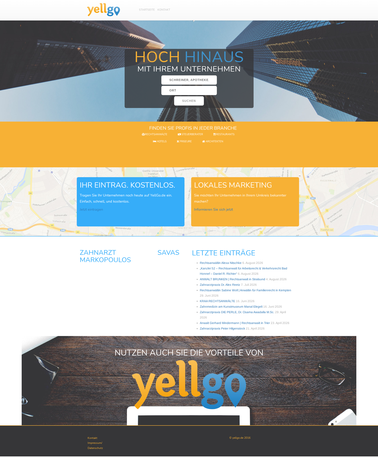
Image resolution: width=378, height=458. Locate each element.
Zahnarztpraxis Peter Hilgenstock (222, 328)
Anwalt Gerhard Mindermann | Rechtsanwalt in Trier (235, 323)
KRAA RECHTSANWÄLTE (217, 301)
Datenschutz (95, 448)
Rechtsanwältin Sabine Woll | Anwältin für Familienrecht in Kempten (245, 290)
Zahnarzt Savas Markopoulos (129, 256)
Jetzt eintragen (91, 209)
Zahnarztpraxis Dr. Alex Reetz (220, 284)
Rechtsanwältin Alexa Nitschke (221, 262)
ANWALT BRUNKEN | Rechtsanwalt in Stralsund (232, 279)
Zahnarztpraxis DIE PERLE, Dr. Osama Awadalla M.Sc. (237, 312)
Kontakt (164, 10)
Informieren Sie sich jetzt (213, 209)
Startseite (147, 10)
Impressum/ (95, 443)
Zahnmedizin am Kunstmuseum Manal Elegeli (231, 306)
